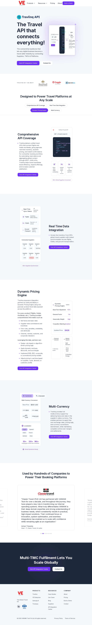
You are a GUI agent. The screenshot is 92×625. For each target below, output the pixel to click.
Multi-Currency (55, 110)
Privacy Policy (58, 618)
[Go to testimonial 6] (50, 533)
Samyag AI (36, 600)
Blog (49, 600)
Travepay (35, 604)
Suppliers (51, 604)
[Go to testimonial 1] (41, 533)
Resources (41, 3)
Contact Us (46, 63)
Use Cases (51, 597)
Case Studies (52, 594)
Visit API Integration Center (28, 63)
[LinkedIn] (18, 606)
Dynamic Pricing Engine (39, 110)
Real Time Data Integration (57, 105)
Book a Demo (68, 3)
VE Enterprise (37, 597)
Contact (66, 604)
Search (53, 45)
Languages (41, 396)
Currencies (28, 396)
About (60, 3)
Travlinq (35, 594)
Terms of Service (70, 618)
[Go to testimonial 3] (45, 533)
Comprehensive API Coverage (36, 105)
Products (30, 3)
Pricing (52, 3)
